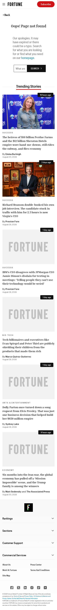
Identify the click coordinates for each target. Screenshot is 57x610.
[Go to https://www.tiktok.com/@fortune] (38, 587)
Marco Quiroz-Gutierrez (18, 357)
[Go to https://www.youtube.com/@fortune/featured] (45, 587)
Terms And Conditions (40, 570)
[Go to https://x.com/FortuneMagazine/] (18, 587)
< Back (6, 14)
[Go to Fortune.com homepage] (15, 4)
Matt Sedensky (13, 492)
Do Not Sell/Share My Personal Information (25, 598)
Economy (8, 470)
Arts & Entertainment (16, 403)
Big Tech (8, 335)
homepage (27, 58)
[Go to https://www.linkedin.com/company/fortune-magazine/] (25, 587)
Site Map (6, 575)
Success (7, 133)
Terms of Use (18, 596)
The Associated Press (38, 492)
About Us (6, 564)
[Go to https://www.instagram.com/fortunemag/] (32, 587)
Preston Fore (12, 222)
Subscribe (46, 4)
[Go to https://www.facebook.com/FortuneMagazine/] (12, 587)
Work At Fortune (9, 570)
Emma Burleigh (13, 154)
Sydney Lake (12, 424)
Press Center (36, 564)
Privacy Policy (28, 596)
